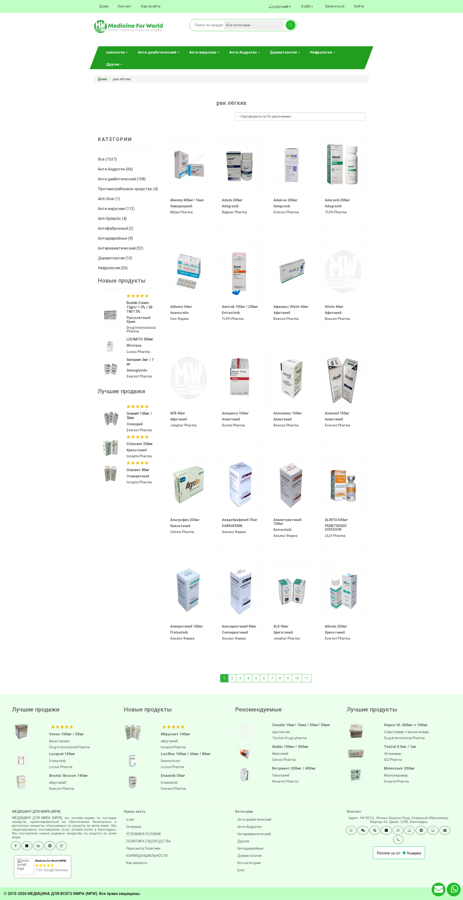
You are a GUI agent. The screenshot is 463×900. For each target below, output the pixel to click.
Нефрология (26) (113, 268)
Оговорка (133, 827)
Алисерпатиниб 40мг (239, 626)
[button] (351, 830)
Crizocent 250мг (140, 444)
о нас (130, 819)
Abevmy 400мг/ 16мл (187, 200)
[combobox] (307, 6)
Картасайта (150, 6)
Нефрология (321, 52)
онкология (116, 52)
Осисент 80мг (138, 470)
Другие (113, 64)
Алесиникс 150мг (287, 413)
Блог (241, 870)
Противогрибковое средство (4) (128, 189)
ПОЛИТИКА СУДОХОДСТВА (148, 841)
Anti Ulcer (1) (109, 198)
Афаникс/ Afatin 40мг (291, 307)
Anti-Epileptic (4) (113, 218)
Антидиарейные (251, 848)
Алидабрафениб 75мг (240, 520)
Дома (103, 6)
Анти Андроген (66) (116, 169)
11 (307, 678)
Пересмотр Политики (143, 848)
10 (297, 678)
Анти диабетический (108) (122, 179)
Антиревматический (254, 834)
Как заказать (136, 863)
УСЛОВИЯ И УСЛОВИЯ (143, 834)
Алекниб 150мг (337, 413)
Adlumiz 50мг (181, 307)
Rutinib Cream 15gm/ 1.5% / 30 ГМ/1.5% (139, 307)
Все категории (249, 863)
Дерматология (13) (115, 258)
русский (282, 6)
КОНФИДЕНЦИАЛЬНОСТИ (146, 856)
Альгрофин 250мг (185, 520)
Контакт (124, 6)
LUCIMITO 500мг (140, 339)
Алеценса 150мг (235, 413)
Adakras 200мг (285, 200)
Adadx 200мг (232, 200)
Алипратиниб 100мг (186, 626)
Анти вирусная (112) (117, 208)
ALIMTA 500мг (336, 520)
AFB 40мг (177, 413)
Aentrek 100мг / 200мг (240, 307)
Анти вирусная (203, 52)
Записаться (334, 6)
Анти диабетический (157, 52)
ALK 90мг (281, 626)
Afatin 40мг (334, 307)
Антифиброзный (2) (116, 228)
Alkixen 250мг (336, 626)
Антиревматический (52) (121, 248)
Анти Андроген (243, 52)
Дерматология (284, 52)
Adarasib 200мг (337, 200)
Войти (359, 6)
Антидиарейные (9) (116, 238)
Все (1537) (108, 159)
